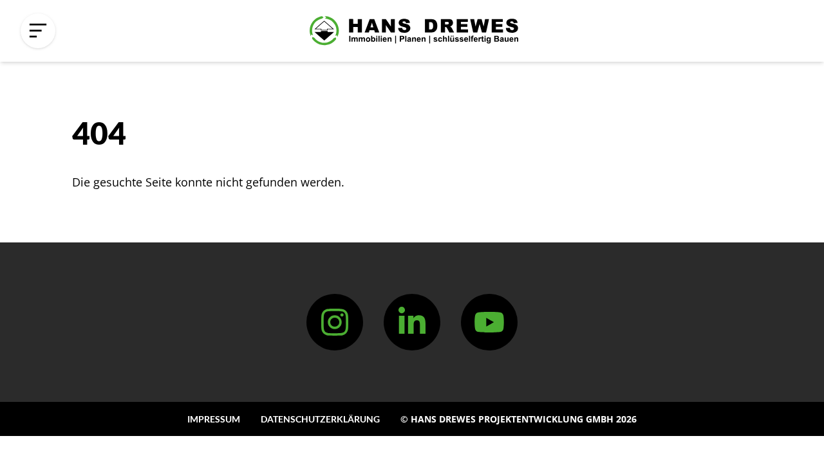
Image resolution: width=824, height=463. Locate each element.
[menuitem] (213, 419)
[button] (38, 31)
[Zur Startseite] (414, 31)
